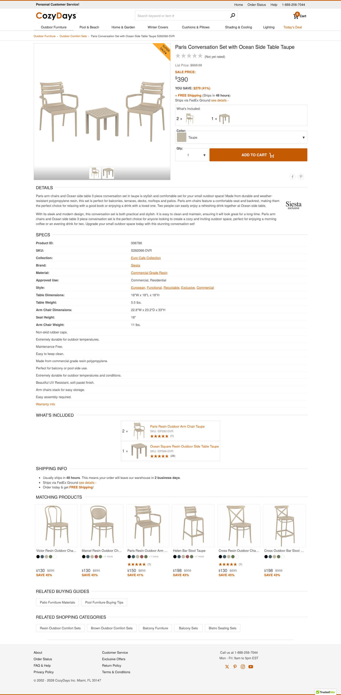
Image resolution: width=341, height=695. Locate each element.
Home (238, 4)
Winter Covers (158, 27)
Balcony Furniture (155, 628)
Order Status (257, 4)
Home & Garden (123, 27)
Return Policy (111, 665)
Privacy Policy (44, 671)
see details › (219, 100)
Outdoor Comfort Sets (73, 36)
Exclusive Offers (113, 658)
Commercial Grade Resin (149, 272)
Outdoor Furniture (54, 27)
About (38, 652)
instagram (243, 666)
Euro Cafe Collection (146, 257)
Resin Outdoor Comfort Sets (60, 628)
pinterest (235, 666)
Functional (154, 287)
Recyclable (171, 287)
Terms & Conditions (116, 671)
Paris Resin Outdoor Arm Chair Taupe (177, 426)
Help (274, 4)
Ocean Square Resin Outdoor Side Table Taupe (184, 446)
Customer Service (115, 652)
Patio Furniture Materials (57, 602)
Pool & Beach (89, 27)
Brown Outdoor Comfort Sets (112, 628)
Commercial (205, 287)
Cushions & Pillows (195, 27)
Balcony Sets (188, 628)
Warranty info (45, 404)
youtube (250, 666)
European (138, 287)
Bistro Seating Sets (222, 628)
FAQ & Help (42, 665)
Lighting (269, 27)
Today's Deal (292, 27)
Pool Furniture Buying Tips (104, 602)
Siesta (135, 265)
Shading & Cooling (238, 27)
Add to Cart (254, 154)
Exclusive (188, 287)
